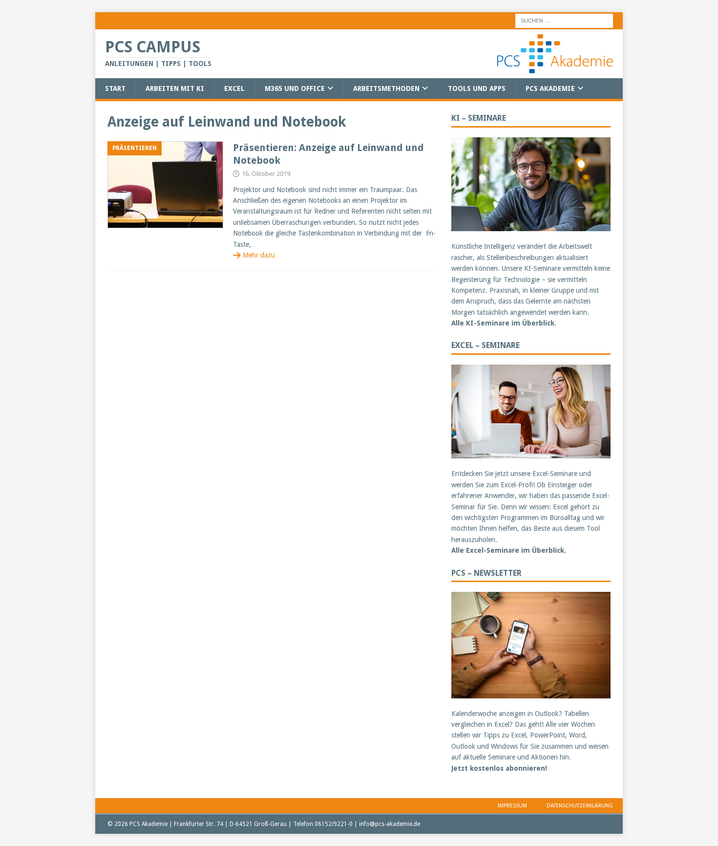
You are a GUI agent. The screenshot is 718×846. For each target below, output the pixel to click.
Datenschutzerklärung (580, 806)
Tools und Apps (477, 88)
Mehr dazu (259, 255)
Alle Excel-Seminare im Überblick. (508, 550)
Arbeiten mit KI (175, 88)
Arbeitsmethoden (386, 88)
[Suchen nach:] (564, 20)
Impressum (512, 806)
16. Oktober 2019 (266, 173)
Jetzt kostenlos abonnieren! (499, 768)
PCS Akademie (550, 88)
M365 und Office (295, 88)
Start (115, 88)
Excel (234, 88)
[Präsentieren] (165, 185)
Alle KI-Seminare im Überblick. (503, 323)
